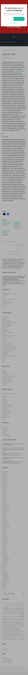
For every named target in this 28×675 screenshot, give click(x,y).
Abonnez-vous (19, 19)
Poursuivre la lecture (14, 23)
